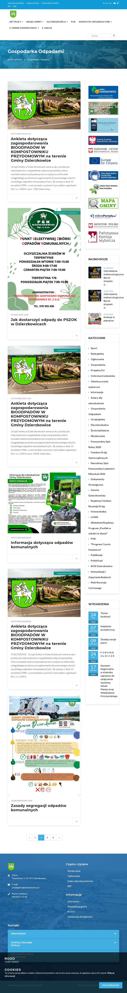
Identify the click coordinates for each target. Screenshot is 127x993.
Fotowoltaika (98, 511)
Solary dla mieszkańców (96, 400)
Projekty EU (98, 370)
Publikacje (97, 554)
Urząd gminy (98, 419)
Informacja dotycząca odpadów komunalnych (42, 544)
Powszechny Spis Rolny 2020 (99, 444)
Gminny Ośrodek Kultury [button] (21, 944)
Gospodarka (98, 364)
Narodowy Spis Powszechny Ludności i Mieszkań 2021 (101, 468)
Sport (94, 348)
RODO (71, 911)
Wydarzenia (98, 435)
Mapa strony (33, 3)
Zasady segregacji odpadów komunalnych (38, 807)
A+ (110, 3)
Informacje (97, 392)
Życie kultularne (100, 430)
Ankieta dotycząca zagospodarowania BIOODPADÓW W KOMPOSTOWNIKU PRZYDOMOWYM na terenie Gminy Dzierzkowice (38, 150)
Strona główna (16, 3)
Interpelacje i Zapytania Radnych (99, 574)
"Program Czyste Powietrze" (99, 547)
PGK (93, 538)
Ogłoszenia (97, 359)
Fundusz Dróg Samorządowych (98, 455)
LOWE (94, 517)
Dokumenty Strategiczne (96, 482)
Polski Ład (97, 560)
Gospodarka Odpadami (96, 411)
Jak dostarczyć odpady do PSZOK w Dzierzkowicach (44, 321)
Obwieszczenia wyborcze (98, 384)
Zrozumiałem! (110, 985)
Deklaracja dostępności (80, 916)
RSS (14, 6)
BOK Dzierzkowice (101, 566)
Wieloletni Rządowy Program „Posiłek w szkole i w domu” (101, 528)
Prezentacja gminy (77, 906)
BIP (9, 6)
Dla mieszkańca (100, 424)
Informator (73, 901)
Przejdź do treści (50, 3)
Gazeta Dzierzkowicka (96, 492)
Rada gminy (97, 353)
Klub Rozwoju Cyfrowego (97, 585)
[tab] (63, 933)
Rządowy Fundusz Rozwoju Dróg (99, 503)
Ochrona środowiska (103, 375)
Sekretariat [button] (18, 933)
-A (103, 3)
